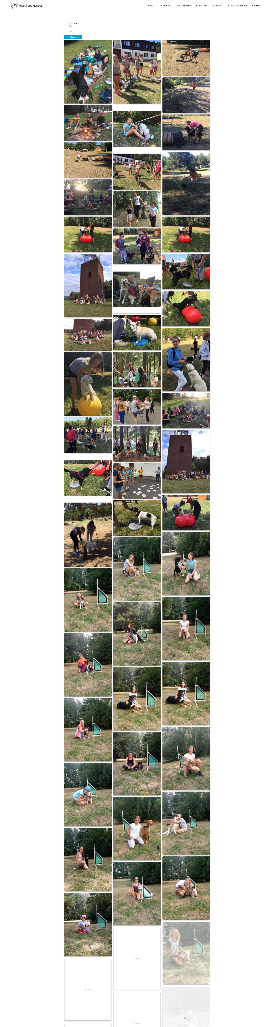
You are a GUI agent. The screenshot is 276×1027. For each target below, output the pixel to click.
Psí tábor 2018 (73, 37)
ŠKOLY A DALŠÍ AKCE (183, 6)
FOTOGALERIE (217, 6)
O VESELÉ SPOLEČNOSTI (238, 6)
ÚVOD (150, 6)
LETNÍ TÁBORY (164, 6)
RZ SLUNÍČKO (201, 6)
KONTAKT (256, 6)
